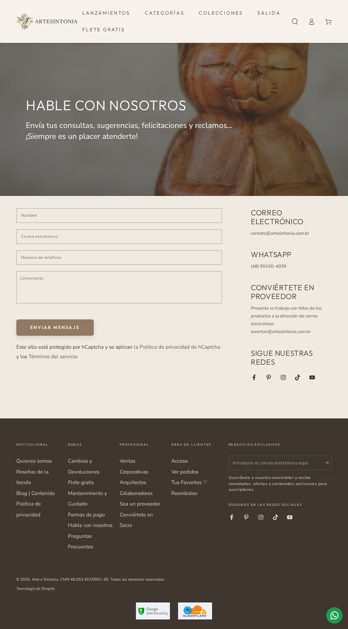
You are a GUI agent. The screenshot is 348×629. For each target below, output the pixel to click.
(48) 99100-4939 (268, 266)
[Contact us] (334, 615)
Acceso (179, 461)
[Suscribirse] (328, 463)
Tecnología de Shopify (35, 588)
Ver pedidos (184, 471)
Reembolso (184, 493)
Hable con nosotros (90, 525)
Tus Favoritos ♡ (189, 482)
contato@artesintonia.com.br (280, 233)
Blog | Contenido (35, 493)
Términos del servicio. (53, 356)
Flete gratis (81, 482)
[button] (294, 21)
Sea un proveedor (140, 503)
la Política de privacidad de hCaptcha (177, 347)
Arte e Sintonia (45, 579)
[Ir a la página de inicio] (46, 21)
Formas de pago (86, 514)
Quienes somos (34, 461)
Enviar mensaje (55, 327)
